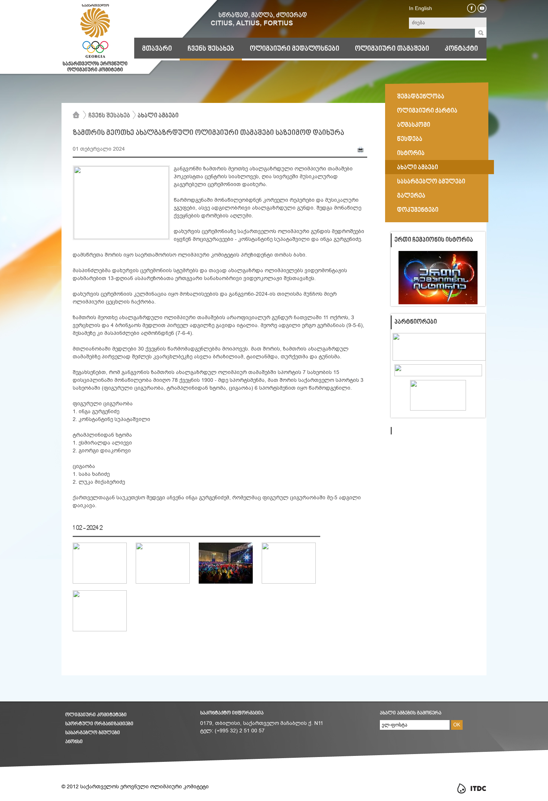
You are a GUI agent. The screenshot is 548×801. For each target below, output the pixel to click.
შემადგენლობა (420, 97)
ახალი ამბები (158, 116)
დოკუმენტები (417, 210)
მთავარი (157, 49)
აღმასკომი (413, 125)
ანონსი (74, 742)
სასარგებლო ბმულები (431, 182)
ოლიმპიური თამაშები (392, 49)
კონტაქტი (461, 49)
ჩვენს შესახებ (211, 49)
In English (420, 8)
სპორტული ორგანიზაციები (99, 724)
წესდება (409, 139)
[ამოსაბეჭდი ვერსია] (360, 151)
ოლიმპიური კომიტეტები (96, 715)
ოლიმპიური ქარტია (427, 111)
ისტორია (411, 153)
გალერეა (411, 196)
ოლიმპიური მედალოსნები (294, 49)
